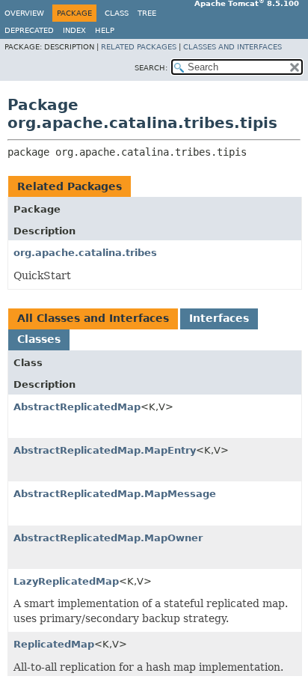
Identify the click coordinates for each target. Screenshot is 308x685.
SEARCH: (151, 68)
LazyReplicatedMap (66, 581)
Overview (24, 13)
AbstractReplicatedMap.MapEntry (104, 450)
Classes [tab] (39, 339)
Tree (147, 13)
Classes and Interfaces (232, 47)
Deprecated (29, 30)
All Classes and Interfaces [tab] (93, 318)
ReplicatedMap (53, 644)
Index (74, 30)
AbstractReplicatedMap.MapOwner (108, 538)
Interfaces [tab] (219, 318)
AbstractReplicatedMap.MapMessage (114, 493)
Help (104, 30)
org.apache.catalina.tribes (85, 252)
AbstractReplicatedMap (77, 406)
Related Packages (138, 47)
